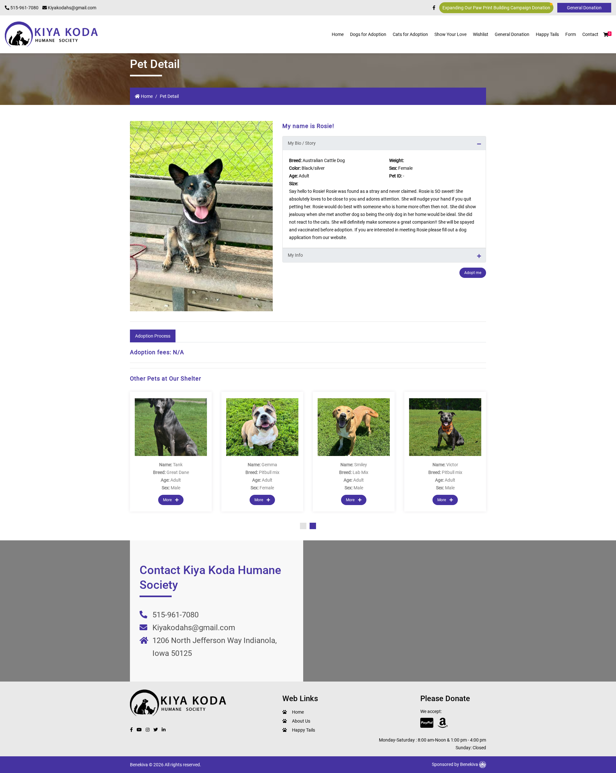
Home (338, 34)
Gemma (269, 464)
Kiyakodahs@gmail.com (71, 7)
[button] (605, 34)
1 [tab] (303, 526)
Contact (590, 34)
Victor (452, 464)
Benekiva (469, 764)
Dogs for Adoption (368, 34)
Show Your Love (450, 34)
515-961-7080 (23, 7)
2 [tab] (313, 526)
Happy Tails (547, 34)
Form (570, 34)
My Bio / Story (302, 143)
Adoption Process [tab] (152, 336)
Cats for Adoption (410, 34)
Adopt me (472, 273)
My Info (295, 255)
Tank (178, 464)
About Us (301, 721)
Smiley (360, 464)
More (168, 500)
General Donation (512, 34)
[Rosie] (201, 216)
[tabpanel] (445, 452)
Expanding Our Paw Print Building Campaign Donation (496, 7)
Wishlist (480, 34)
